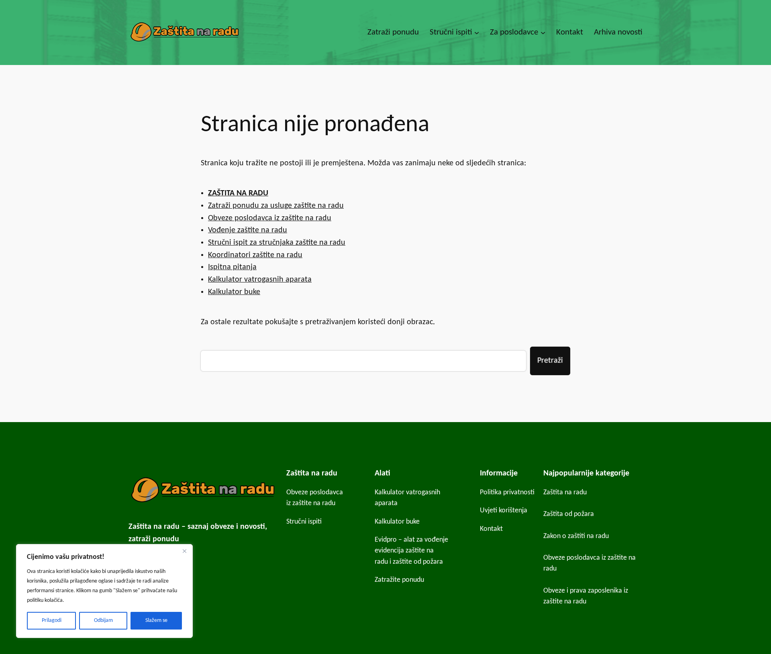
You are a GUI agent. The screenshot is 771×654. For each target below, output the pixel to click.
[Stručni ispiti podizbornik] (476, 32)
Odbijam (103, 620)
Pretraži (550, 361)
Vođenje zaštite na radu (247, 230)
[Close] (184, 551)
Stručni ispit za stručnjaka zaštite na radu (276, 243)
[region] (104, 591)
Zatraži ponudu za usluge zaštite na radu (276, 206)
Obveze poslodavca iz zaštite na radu (269, 218)
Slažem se (156, 620)
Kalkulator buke (234, 292)
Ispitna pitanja (232, 267)
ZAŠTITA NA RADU (238, 193)
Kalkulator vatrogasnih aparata (260, 280)
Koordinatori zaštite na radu (255, 255)
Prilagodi (51, 620)
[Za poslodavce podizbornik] (543, 32)
